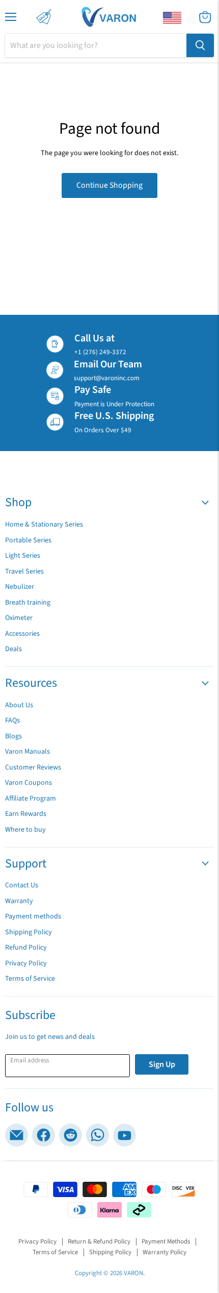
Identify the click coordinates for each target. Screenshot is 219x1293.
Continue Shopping (109, 185)
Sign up (162, 1064)
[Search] (200, 45)
